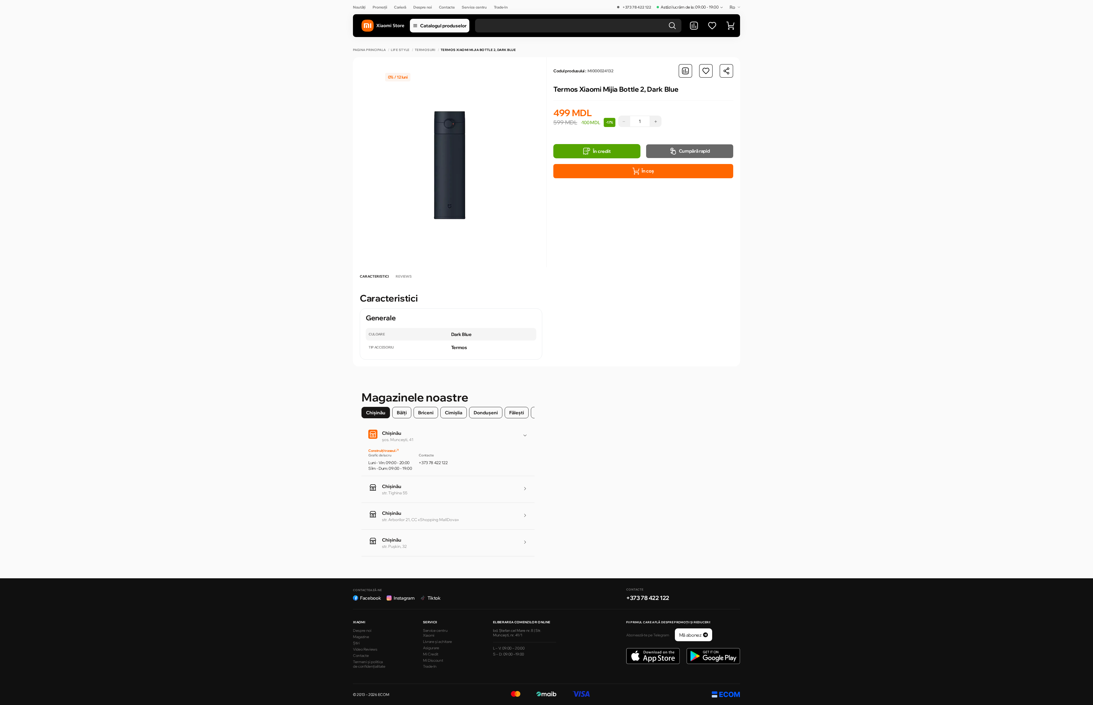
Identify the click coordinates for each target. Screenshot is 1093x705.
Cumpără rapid (694, 151)
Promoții (380, 7)
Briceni (425, 412)
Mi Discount (433, 660)
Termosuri (425, 50)
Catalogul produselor (443, 25)
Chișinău (375, 412)
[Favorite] (712, 26)
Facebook (370, 598)
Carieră (400, 7)
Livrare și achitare (437, 641)
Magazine (361, 636)
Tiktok (434, 598)
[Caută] (672, 25)
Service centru (474, 7)
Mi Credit (430, 654)
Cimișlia (453, 412)
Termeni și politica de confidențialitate (369, 664)
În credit (602, 151)
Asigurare (431, 647)
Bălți (402, 412)
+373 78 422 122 (636, 7)
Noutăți (359, 7)
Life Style (400, 50)
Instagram (404, 598)
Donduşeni (486, 412)
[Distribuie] (726, 71)
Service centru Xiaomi (435, 633)
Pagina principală (369, 50)
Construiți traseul (382, 450)
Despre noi (422, 7)
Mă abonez (690, 635)
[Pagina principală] (382, 26)
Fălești (516, 412)
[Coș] (730, 26)
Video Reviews (365, 649)
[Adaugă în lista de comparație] (685, 71)
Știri (356, 643)
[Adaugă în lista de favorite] (706, 71)
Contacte (447, 7)
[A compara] (694, 26)
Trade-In (501, 7)
